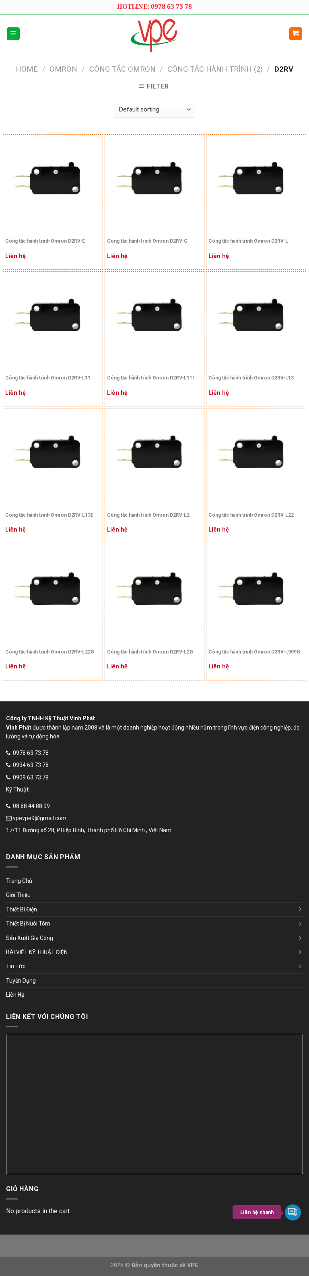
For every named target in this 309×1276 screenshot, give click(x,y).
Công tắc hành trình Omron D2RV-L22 (251, 515)
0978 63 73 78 (31, 753)
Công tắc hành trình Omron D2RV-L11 (48, 378)
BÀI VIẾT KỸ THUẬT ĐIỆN (37, 952)
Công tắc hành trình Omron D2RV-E (45, 241)
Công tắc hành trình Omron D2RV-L (248, 241)
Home (27, 69)
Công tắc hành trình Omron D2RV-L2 (148, 515)
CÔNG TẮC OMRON (122, 69)
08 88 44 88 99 (31, 806)
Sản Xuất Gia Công (29, 938)
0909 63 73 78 (31, 777)
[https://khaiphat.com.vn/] (155, 33)
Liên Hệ (15, 995)
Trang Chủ (19, 881)
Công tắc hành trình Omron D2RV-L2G (150, 652)
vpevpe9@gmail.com (39, 818)
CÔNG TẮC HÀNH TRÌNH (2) (215, 69)
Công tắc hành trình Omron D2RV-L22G (49, 652)
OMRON (63, 69)
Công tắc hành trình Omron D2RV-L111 (151, 378)
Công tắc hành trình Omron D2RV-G (147, 241)
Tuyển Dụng (21, 980)
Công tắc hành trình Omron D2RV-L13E (49, 515)
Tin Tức (15, 966)
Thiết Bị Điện (21, 909)
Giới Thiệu (18, 895)
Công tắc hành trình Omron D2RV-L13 (251, 378)
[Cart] (296, 34)
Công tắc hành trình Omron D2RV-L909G (254, 652)
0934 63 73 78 (31, 765)
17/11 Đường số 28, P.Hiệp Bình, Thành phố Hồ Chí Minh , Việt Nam (88, 830)
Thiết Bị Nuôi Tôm (28, 923)
